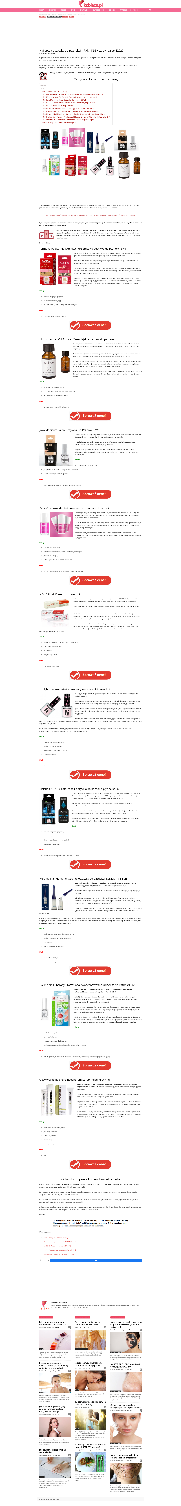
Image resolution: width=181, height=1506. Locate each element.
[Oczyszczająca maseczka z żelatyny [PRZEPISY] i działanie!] (126, 1428)
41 (105, 1327)
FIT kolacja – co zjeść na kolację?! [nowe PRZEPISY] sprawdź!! (90, 1445)
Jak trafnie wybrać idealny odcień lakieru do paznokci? (52, 1323)
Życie (73, 10)
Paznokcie (54, 14)
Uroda (41, 10)
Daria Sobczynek (115, 1330)
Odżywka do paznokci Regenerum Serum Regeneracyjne (70, 120)
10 (140, 1460)
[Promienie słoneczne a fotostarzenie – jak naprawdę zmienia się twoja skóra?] (55, 1383)
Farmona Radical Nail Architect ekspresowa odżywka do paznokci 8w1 (75, 94)
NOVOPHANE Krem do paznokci (59, 105)
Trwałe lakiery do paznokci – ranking (56, 1238)
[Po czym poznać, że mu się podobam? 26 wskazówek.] (90, 1340)
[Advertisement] (90, 33)
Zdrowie (52, 10)
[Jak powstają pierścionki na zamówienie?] (55, 1467)
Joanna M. (78, 1327)
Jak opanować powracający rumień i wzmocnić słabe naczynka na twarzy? (52, 1409)
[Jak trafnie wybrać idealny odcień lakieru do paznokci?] (55, 1340)
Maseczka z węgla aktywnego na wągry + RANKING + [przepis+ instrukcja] (126, 1324)
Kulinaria (77, 1471)
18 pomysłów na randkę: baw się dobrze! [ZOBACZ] (90, 1403)
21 (105, 1407)
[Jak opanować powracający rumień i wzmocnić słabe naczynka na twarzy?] (55, 1427)
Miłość (63, 10)
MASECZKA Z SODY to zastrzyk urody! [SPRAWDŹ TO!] (125, 1365)
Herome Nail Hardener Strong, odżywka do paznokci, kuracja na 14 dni (75, 114)
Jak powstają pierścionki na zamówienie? (52, 1451)
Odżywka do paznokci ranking (54, 91)
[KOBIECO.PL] (90, 4)
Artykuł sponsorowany (54, 16)
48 (140, 1330)
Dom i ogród (135, 10)
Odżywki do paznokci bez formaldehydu (59, 122)
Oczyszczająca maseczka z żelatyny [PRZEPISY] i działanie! (125, 1406)
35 (105, 1368)
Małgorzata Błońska (116, 1369)
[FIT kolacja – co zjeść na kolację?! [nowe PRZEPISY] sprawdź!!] (90, 1462)
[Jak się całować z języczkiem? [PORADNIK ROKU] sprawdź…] (90, 1381)
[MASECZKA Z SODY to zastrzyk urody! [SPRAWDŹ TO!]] (126, 1382)
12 (105, 1450)
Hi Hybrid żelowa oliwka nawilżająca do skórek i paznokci (70, 108)
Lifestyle (83, 10)
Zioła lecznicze (98, 10)
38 (140, 1369)
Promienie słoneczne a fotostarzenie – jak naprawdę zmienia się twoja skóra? (53, 1365)
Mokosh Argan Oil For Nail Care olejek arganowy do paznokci (71, 97)
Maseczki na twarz (116, 1352)
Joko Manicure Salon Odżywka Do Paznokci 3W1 (66, 100)
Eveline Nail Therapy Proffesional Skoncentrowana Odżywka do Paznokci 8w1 (78, 117)
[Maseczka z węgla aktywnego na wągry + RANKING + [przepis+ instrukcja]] (126, 1342)
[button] (150, 10)
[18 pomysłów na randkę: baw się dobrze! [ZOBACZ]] (90, 1419)
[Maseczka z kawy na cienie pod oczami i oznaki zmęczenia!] (126, 1473)
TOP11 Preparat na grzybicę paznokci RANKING (60, 1250)
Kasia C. (77, 1407)
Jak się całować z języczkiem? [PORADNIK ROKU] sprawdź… (89, 1364)
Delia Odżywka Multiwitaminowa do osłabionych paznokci (70, 103)
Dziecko (112, 10)
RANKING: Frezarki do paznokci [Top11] (57, 1246)
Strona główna (42, 14)
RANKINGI (123, 10)
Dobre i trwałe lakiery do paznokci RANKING (59, 1254)
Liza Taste (78, 1368)
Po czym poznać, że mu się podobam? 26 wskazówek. (87, 1323)
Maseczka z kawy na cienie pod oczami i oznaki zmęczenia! (125, 1456)
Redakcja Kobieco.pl (49, 53)
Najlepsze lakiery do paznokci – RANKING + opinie (61, 1242)
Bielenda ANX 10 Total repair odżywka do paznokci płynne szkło (72, 111)
